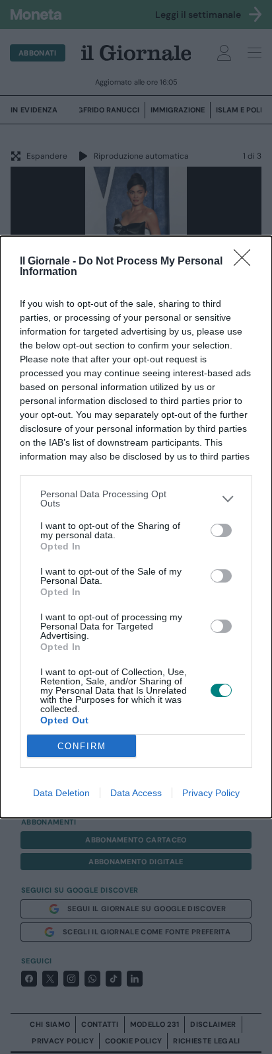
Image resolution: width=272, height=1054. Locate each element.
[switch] (221, 530)
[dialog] (136, 527)
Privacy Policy (211, 793)
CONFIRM (81, 746)
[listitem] (136, 498)
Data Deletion (61, 793)
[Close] (246, 261)
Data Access (136, 793)
